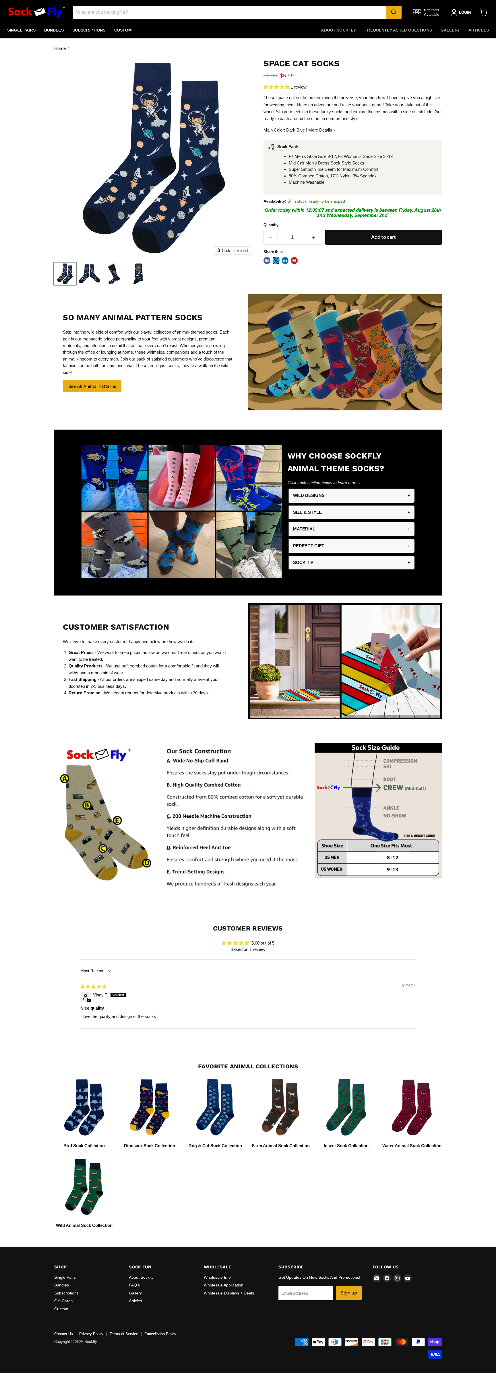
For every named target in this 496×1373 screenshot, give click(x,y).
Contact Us (63, 1334)
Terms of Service (124, 1334)
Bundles (54, 30)
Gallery (450, 30)
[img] (93, 986)
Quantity (271, 225)
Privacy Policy (91, 1334)
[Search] (394, 12)
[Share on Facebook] (267, 260)
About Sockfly (338, 30)
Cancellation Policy (160, 1334)
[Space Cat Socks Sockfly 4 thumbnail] (138, 274)
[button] (277, 87)
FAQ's (134, 1285)
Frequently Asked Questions (398, 30)
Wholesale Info (217, 1277)
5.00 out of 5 (262, 943)
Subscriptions (89, 30)
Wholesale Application (223, 1285)
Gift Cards (63, 1300)
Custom (123, 30)
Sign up (348, 1293)
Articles (478, 30)
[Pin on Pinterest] (294, 260)
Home (60, 48)
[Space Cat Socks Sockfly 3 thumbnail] (113, 274)
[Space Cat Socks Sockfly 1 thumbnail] (65, 274)
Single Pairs (21, 30)
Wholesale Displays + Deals (229, 1293)
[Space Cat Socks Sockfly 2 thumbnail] (89, 274)
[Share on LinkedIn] (285, 260)
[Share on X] (276, 260)
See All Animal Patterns (92, 386)
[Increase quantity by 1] (314, 237)
